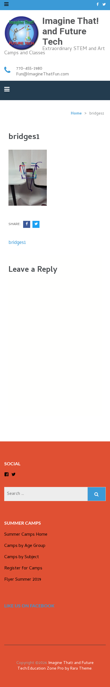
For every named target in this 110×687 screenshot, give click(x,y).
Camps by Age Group (24, 546)
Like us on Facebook (29, 606)
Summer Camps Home (25, 534)
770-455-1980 (29, 69)
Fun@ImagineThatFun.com (42, 74)
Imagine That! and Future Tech (70, 31)
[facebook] (97, 5)
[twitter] (104, 5)
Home (76, 114)
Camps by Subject (21, 557)
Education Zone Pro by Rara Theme (60, 669)
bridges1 (17, 243)
